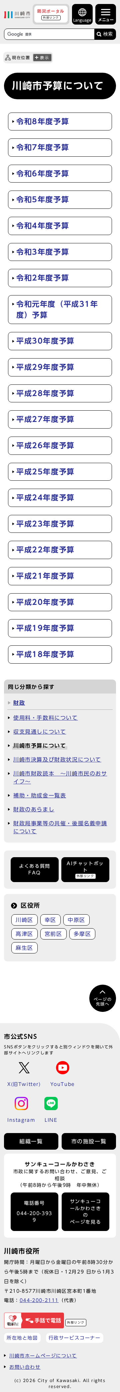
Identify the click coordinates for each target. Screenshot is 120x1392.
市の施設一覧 (89, 1141)
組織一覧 (31, 1141)
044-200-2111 (39, 1300)
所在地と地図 (22, 1337)
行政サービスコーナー (75, 1337)
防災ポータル (51, 14)
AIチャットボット (85, 869)
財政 (19, 702)
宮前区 (53, 934)
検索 (108, 34)
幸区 (50, 920)
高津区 (24, 934)
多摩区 (82, 934)
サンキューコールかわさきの (85, 1211)
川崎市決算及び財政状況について (57, 759)
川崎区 (24, 920)
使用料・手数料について (45, 717)
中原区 (76, 920)
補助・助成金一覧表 (39, 795)
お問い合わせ (25, 1366)
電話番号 (34, 1211)
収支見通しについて (39, 731)
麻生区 (24, 947)
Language (82, 20)
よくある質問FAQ (34, 869)
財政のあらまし (33, 809)
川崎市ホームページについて (43, 1355)
